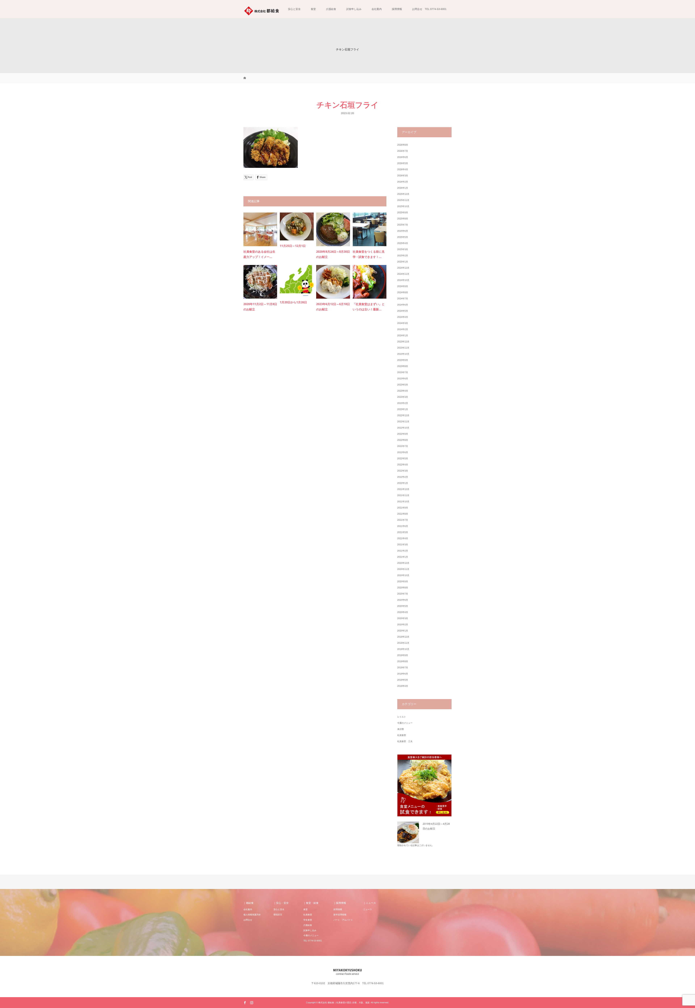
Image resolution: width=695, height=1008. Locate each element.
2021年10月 (403, 501)
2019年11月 (403, 643)
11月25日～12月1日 (293, 246)
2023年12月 (403, 341)
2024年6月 (402, 305)
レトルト (401, 717)
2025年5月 (402, 237)
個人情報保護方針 (252, 914)
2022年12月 (403, 415)
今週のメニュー (404, 723)
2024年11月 (403, 274)
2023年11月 (403, 348)
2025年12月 (403, 194)
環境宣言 (277, 914)
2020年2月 (402, 624)
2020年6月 (402, 600)
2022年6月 (402, 452)
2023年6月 (402, 378)
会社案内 (377, 9)
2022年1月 (402, 483)
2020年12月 (403, 563)
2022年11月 (403, 421)
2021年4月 (402, 538)
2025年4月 (402, 243)
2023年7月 (402, 372)
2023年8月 (402, 366)
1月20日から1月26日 (293, 302)
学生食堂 (307, 920)
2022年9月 (402, 434)
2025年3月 (402, 249)
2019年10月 (403, 649)
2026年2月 (402, 182)
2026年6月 (402, 157)
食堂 (313, 9)
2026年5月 (402, 163)
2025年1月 (402, 261)
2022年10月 (403, 427)
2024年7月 (402, 298)
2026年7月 (402, 151)
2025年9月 (402, 212)
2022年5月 (402, 458)
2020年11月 (403, 569)
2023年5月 (402, 384)
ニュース (367, 909)
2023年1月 (402, 409)
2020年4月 (402, 612)
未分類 (400, 729)
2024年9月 (402, 286)
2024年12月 (403, 268)
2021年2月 (402, 550)
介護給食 (331, 9)
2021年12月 (403, 489)
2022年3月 (402, 471)
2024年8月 (402, 292)
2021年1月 (402, 557)
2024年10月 (403, 280)
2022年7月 (402, 446)
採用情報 (397, 9)
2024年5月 (402, 311)
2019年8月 (402, 661)
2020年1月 (402, 630)
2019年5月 (402, 680)
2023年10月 (403, 354)
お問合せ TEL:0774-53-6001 (429, 9)
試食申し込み (353, 9)
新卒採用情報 (339, 914)
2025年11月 (403, 200)
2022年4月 (402, 464)
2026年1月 (402, 188)
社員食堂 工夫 (404, 741)
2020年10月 (403, 575)
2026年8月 (402, 145)
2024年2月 (402, 329)
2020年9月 (402, 581)
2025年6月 (402, 231)
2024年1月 (402, 335)
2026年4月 (402, 169)
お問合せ (247, 920)
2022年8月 (402, 440)
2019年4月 (402, 686)
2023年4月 (402, 391)
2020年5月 (402, 606)
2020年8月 (402, 587)
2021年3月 (402, 544)
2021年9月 (402, 507)
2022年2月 (402, 477)
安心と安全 (294, 9)
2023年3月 (402, 397)
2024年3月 (402, 323)
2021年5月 (402, 532)
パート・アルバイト (343, 920)
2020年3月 (402, 618)
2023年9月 (402, 360)
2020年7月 (402, 594)
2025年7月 (402, 225)
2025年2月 (402, 255)
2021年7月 (402, 520)
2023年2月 (402, 403)
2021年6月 (402, 526)
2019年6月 (402, 673)
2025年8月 (402, 218)
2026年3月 (402, 175)
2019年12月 (403, 637)
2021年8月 (402, 514)
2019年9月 (402, 655)
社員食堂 (401, 735)
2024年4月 (402, 317)
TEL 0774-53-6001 (312, 940)
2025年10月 (403, 206)
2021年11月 (403, 495)
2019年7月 (402, 667)
